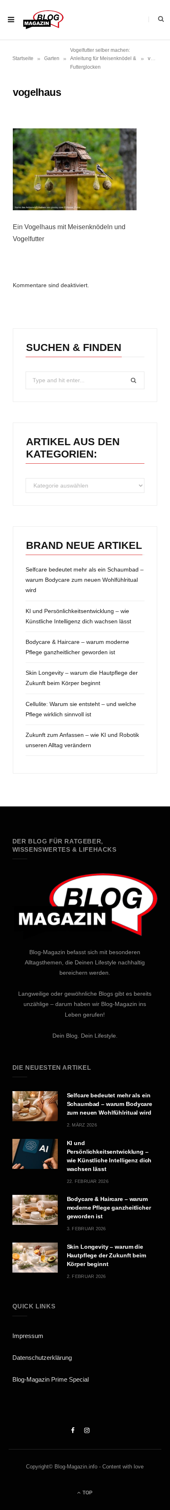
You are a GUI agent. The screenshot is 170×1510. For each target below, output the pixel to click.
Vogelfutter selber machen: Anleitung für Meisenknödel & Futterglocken (103, 58)
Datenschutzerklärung (42, 1357)
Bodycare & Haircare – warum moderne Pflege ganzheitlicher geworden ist (109, 1208)
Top (86, 1493)
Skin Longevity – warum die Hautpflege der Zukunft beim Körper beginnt (106, 1255)
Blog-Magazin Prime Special (50, 1379)
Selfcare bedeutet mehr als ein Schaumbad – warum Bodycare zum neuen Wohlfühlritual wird (85, 579)
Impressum (27, 1335)
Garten (51, 58)
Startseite (22, 58)
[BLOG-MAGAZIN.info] (43, 19)
